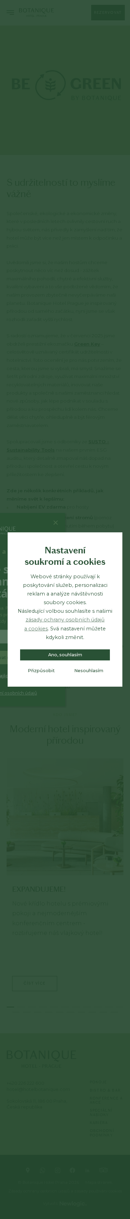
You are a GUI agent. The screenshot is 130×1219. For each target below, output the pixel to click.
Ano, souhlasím (65, 654)
